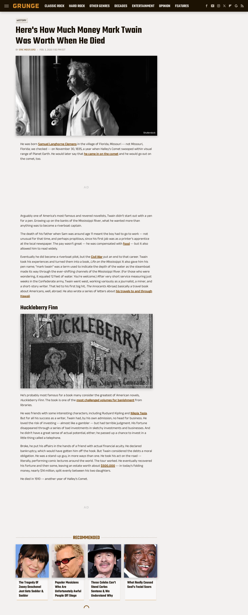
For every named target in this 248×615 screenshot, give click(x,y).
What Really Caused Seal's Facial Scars (140, 584)
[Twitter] (224, 5)
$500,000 (108, 465)
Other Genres (100, 6)
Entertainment (143, 6)
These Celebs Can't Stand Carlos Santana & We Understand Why (103, 589)
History (21, 20)
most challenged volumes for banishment (105, 400)
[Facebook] (206, 5)
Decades (120, 6)
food (126, 243)
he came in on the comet (101, 154)
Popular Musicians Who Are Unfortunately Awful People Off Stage (68, 589)
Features (182, 6)
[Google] (236, 5)
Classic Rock (54, 6)
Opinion (164, 6)
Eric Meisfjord (27, 49)
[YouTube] (212, 5)
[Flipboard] (230, 5)
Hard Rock (77, 6)
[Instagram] (218, 5)
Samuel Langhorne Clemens (57, 144)
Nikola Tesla (139, 413)
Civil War (97, 256)
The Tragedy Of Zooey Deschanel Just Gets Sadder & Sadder (31, 589)
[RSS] (242, 5)
